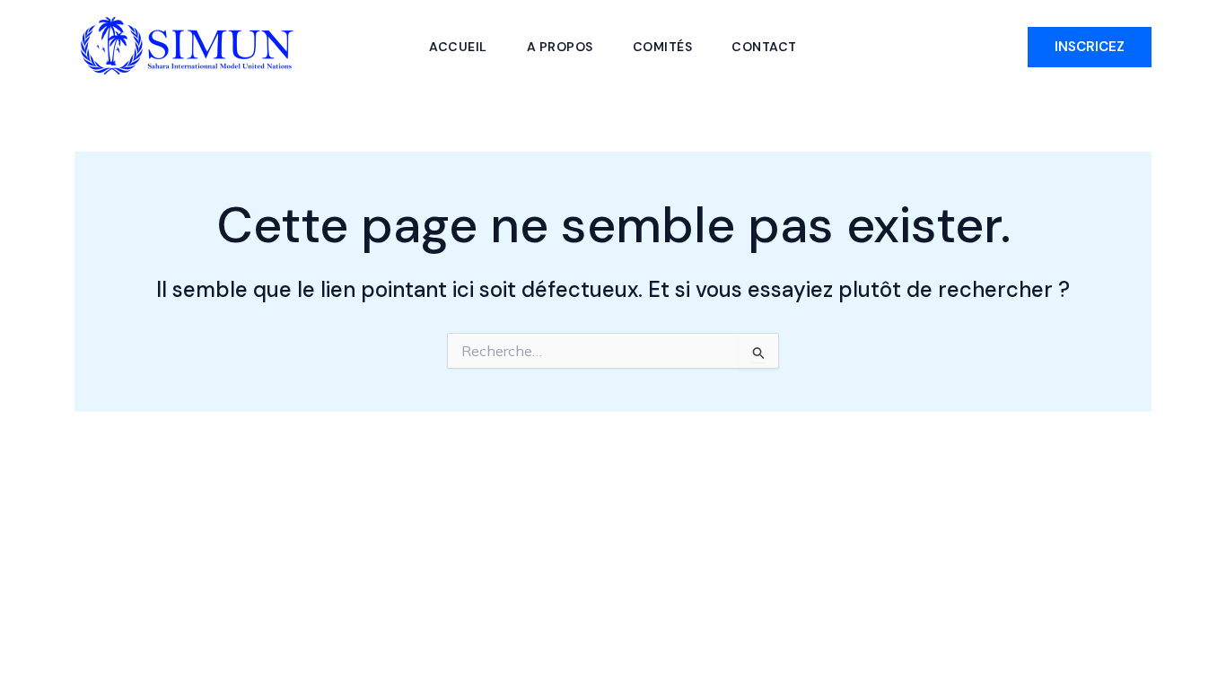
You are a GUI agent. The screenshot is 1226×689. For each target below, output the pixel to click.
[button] (1090, 47)
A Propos (560, 46)
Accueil (458, 46)
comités (663, 46)
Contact (764, 46)
